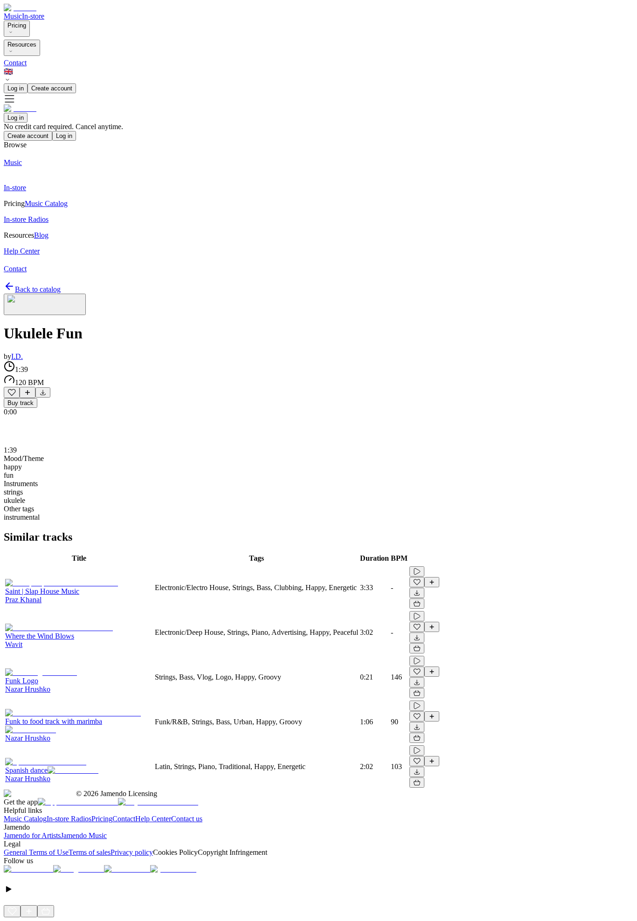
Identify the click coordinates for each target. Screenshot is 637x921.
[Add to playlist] (27, 392)
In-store (33, 16)
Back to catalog (38, 289)
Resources (21, 44)
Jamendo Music (84, 835)
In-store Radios (69, 819)
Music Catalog (25, 819)
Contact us (186, 819)
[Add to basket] (416, 603)
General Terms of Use (36, 852)
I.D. (17, 356)
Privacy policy (132, 852)
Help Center (153, 819)
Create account (51, 88)
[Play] (45, 304)
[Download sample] (42, 392)
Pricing (16, 25)
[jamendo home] (20, 8)
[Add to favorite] (12, 392)
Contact (15, 63)
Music (13, 16)
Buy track (20, 402)
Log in (15, 88)
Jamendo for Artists (32, 835)
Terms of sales (90, 852)
